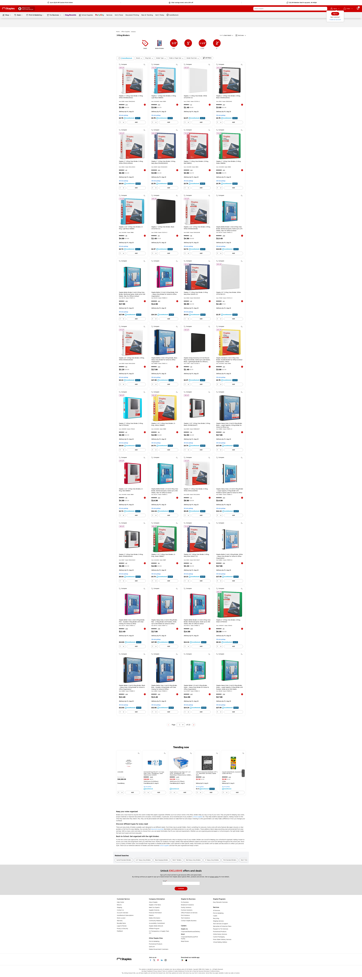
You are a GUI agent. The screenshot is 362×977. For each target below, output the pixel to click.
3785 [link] (126, 301)
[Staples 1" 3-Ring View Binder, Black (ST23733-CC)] (165, 211)
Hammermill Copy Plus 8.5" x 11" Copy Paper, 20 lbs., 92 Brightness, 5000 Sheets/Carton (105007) (154, 773)
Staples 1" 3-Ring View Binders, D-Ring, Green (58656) (228, 162)
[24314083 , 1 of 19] (128, 762)
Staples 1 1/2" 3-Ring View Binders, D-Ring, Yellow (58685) (163, 424)
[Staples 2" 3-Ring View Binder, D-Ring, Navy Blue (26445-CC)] (197, 276)
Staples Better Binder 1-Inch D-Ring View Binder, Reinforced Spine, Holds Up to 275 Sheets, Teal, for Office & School (229, 229)
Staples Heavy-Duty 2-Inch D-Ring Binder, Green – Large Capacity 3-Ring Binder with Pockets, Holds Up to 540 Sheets (229, 687)
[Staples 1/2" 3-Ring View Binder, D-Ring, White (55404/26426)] (132, 342)
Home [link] (118, 32)
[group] (128, 773)
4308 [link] (191, 628)
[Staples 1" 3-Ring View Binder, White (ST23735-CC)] (197, 80)
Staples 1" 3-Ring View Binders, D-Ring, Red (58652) (196, 162)
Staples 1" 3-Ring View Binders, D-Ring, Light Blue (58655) (163, 97)
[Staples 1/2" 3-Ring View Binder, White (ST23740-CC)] (229, 276)
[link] (60, 3)
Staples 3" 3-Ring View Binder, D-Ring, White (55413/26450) (196, 490)
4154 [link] (159, 366)
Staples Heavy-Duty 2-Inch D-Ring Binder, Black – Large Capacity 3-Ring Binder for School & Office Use (229, 425)
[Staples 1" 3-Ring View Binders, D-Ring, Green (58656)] (229, 145)
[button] (325, 8)
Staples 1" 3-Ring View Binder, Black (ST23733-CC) (162, 228)
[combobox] (290, 9)
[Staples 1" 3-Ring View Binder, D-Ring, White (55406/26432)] (132, 80)
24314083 (120, 772)
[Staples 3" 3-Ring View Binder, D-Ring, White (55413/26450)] (197, 473)
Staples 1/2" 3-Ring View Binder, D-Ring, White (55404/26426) (131, 359)
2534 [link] (203, 777)
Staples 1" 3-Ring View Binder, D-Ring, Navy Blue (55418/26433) (163, 162)
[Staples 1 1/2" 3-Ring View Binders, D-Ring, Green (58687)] (165, 539)
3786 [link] (224, 694)
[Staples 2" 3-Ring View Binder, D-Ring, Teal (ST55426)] (132, 407)
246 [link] (159, 235)
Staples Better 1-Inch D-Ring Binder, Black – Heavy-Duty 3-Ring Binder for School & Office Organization (132, 687)
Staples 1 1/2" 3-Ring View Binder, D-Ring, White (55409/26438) (197, 228)
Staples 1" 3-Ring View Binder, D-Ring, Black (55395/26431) (228, 97)
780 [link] (126, 235)
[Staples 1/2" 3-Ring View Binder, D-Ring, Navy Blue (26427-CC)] (197, 539)
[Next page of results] (193, 724)
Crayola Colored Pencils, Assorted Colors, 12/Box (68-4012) (233, 772)
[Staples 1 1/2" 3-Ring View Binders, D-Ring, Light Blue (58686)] (132, 211)
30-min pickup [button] (123, 115)
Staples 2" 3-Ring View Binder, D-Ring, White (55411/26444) (131, 162)
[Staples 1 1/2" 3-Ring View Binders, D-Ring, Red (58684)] (132, 473)
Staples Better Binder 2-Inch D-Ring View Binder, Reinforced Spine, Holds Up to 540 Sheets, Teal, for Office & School (132, 294)
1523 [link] (126, 104)
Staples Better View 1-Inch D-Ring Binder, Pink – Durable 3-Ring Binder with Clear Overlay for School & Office (132, 622)
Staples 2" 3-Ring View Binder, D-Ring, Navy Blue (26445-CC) (196, 293)
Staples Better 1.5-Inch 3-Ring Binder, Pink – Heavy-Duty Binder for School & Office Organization (164, 294)
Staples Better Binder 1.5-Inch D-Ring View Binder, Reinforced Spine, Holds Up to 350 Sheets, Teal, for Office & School (164, 491)
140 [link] (224, 301)
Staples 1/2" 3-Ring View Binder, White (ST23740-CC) (228, 293)
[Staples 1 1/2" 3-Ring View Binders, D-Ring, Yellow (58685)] (165, 407)
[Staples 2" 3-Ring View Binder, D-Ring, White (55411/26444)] (132, 145)
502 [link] (126, 366)
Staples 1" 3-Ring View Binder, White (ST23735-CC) (195, 97)
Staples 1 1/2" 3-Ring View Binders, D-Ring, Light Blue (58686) (131, 228)
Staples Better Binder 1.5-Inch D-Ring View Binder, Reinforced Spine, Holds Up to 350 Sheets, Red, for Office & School (197, 622)
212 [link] (191, 104)
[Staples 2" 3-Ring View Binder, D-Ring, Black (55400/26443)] (132, 539)
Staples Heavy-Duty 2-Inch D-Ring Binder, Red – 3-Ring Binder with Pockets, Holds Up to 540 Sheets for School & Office (164, 622)
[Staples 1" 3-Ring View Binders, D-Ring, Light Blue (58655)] (165, 80)
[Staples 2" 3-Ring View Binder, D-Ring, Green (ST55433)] (229, 604)
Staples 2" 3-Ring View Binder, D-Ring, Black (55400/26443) (131, 555)
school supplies (197, 817)
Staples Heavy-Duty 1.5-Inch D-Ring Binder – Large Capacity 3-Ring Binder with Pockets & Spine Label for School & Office (229, 491)
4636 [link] (224, 235)
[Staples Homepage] (8, 9)
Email (165, 881)
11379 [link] (177, 777)
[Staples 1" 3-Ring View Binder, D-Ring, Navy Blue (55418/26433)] (165, 145)
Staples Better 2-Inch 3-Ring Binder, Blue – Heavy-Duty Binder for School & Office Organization (164, 360)
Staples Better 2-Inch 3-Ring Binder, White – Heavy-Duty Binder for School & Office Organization (229, 556)
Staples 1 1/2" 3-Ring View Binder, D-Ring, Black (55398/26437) (197, 424)
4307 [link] (159, 301)
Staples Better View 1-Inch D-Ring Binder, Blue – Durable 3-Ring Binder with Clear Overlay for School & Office (164, 687)
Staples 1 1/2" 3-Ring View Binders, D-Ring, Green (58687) (163, 555)
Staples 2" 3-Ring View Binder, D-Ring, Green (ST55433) (228, 621)
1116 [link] (230, 777)
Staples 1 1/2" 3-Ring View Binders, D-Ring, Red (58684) (131, 490)
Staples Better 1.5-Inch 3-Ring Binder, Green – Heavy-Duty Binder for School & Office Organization (196, 687)
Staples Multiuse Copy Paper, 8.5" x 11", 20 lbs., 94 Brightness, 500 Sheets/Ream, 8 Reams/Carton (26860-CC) (180, 773)
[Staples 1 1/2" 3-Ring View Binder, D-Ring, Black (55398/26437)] (197, 407)
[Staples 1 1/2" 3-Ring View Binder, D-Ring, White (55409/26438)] (197, 211)
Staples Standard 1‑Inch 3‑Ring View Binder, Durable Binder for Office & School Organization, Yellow (229, 360)
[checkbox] (125, 58)
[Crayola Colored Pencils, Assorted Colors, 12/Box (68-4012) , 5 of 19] (233, 762)
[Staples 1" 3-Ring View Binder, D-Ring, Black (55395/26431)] (229, 80)
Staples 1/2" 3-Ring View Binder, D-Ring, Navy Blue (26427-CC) (196, 555)
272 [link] (191, 497)
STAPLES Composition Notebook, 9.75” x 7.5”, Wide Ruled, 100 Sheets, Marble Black (207, 773)
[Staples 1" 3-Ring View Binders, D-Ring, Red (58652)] (197, 145)
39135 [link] (151, 777)
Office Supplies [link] (125, 32)
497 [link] (126, 170)
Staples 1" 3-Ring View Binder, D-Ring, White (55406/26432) (131, 97)
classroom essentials (157, 829)
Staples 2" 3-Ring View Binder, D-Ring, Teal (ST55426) (131, 424)
